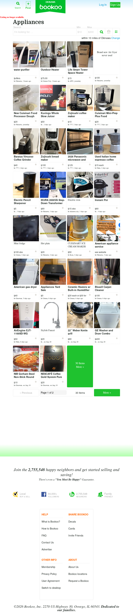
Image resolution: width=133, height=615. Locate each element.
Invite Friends (75, 535)
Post (28, 5)
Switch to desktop (51, 587)
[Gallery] (116, 31)
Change (115, 38)
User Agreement (51, 580)
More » (107, 392)
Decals (72, 521)
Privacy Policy (49, 574)
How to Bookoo (50, 528)
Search (18, 8)
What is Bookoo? (51, 521)
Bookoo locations (77, 574)
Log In (103, 4)
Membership (48, 567)
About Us (73, 567)
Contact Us (48, 542)
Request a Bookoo (78, 580)
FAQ (44, 535)
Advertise (47, 549)
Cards (71, 528)
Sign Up (115, 4)
